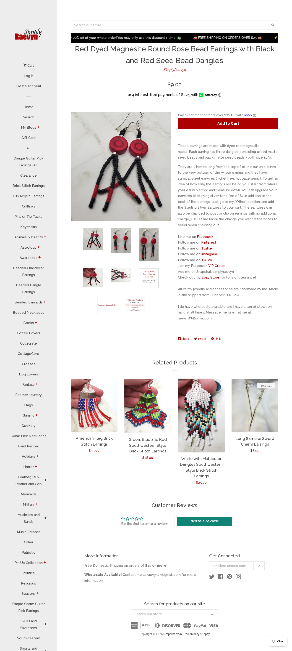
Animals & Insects (28, 237)
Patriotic (28, 552)
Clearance (28, 175)
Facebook (205, 237)
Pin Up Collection (29, 563)
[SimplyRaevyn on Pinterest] (229, 578)
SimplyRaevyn (174, 70)
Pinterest (208, 242)
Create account (28, 86)
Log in (29, 76)
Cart (30, 66)
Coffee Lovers (28, 333)
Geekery (28, 426)
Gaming (28, 415)
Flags (28, 405)
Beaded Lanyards (28, 302)
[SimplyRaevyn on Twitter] (212, 578)
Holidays (29, 456)
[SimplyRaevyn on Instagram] (238, 578)
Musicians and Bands (28, 518)
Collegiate (28, 343)
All (28, 148)
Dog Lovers (28, 374)
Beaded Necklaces (28, 313)
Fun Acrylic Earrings (28, 196)
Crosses (28, 364)
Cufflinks (28, 206)
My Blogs (28, 127)
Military (28, 504)
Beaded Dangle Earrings (28, 288)
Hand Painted (28, 446)
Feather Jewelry (28, 395)
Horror (28, 467)
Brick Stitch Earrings (29, 186)
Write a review (205, 521)
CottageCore (28, 354)
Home (28, 107)
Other (28, 542)
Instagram (209, 254)
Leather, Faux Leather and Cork (28, 480)
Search (28, 117)
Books (28, 323)
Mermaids (28, 494)
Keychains (28, 227)
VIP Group (216, 266)
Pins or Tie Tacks (28, 217)
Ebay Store (210, 277)
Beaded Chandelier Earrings (28, 271)
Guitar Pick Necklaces (28, 436)
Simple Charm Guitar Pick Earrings (28, 607)
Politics (29, 573)
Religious (28, 583)
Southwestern (28, 638)
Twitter (207, 248)
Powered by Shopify (197, 634)
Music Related (28, 532)
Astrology (28, 247)
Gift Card (28, 138)
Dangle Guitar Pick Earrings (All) (28, 161)
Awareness (28, 258)
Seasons (29, 594)
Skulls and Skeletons (28, 624)
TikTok (206, 260)
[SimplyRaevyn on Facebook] (221, 578)
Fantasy (28, 385)
